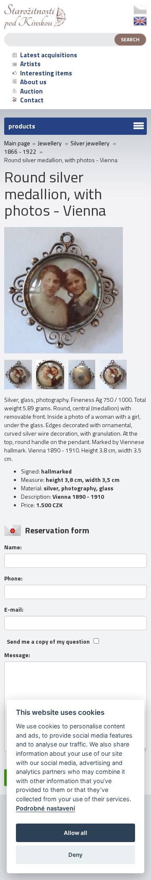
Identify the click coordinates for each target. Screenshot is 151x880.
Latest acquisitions (48, 55)
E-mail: (13, 609)
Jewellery (50, 143)
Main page (17, 143)
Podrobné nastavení (45, 808)
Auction (31, 91)
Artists (30, 63)
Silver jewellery (89, 143)
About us (33, 82)
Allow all (75, 832)
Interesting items (46, 73)
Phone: (13, 578)
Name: (13, 547)
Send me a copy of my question (48, 642)
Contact (32, 100)
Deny (75, 854)
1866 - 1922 (20, 151)
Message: (17, 655)
